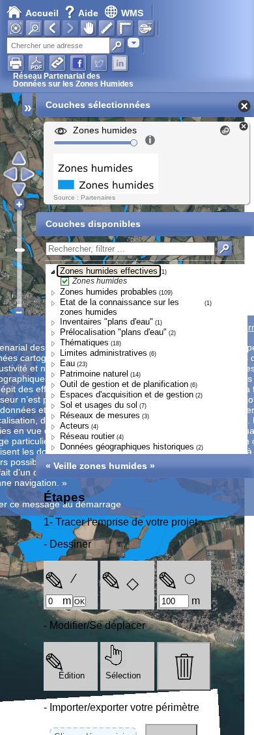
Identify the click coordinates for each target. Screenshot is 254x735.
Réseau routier (87, 436)
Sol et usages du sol (98, 405)
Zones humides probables (108, 292)
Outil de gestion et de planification (124, 384)
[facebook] (78, 63)
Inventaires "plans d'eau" (106, 322)
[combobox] (133, 42)
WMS (132, 13)
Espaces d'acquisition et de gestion (126, 394)
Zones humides (99, 281)
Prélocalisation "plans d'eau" (113, 332)
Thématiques (84, 342)
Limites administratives (103, 353)
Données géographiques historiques (127, 446)
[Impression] (15, 63)
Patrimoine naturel (94, 374)
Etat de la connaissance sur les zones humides (119, 307)
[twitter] (99, 63)
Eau (67, 363)
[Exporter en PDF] (36, 63)
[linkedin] (120, 63)
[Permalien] (57, 63)
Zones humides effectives (109, 271)
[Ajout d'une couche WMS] (146, 28)
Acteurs (74, 426)
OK (79, 602)
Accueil (42, 13)
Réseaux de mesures (100, 415)
